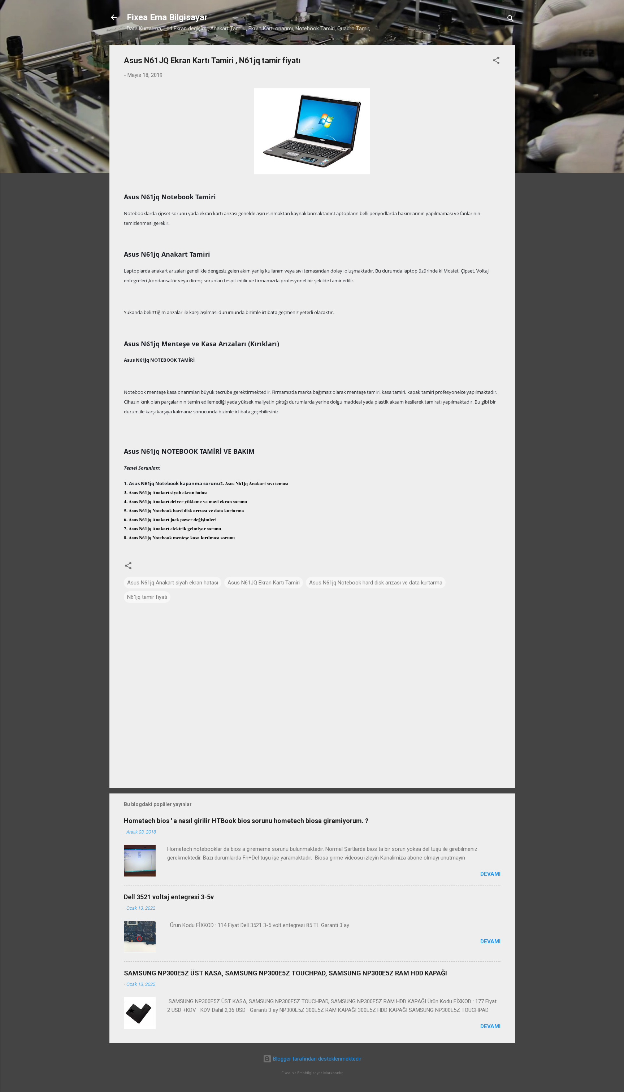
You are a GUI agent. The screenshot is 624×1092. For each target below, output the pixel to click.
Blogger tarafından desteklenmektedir (316, 1059)
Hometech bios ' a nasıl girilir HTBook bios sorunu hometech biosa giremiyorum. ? (246, 821)
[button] (496, 61)
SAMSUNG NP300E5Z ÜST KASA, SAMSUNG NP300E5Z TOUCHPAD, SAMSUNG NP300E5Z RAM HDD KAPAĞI (285, 973)
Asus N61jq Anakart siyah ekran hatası (172, 582)
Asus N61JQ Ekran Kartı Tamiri (264, 582)
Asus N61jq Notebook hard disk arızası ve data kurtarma (375, 582)
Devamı (490, 874)
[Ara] (510, 20)
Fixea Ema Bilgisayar (167, 17)
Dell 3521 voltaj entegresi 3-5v (169, 897)
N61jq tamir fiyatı (147, 597)
